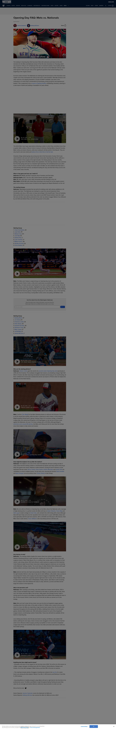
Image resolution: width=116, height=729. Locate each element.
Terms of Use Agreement (35, 727)
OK (93, 726)
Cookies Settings (84, 726)
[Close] (113, 726)
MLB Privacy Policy (24, 727)
